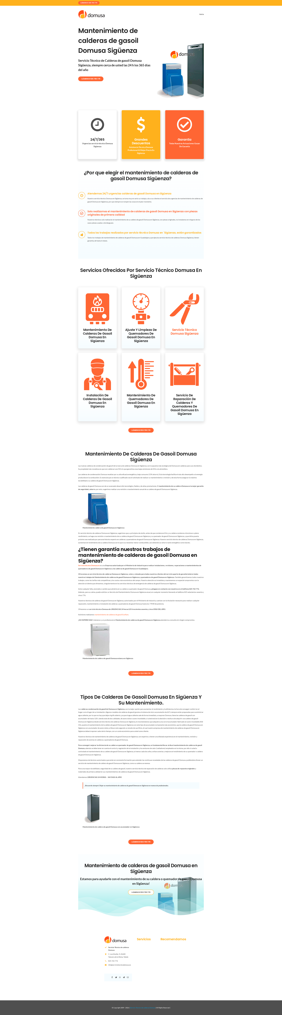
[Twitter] (116, 977)
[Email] (128, 977)
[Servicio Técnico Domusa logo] (91, 11)
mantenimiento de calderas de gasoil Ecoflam (111, 614)
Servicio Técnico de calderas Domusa (142, 1008)
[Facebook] (112, 977)
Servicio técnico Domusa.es (89, 565)
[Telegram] (124, 977)
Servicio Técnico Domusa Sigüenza (185, 332)
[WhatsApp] (120, 977)
